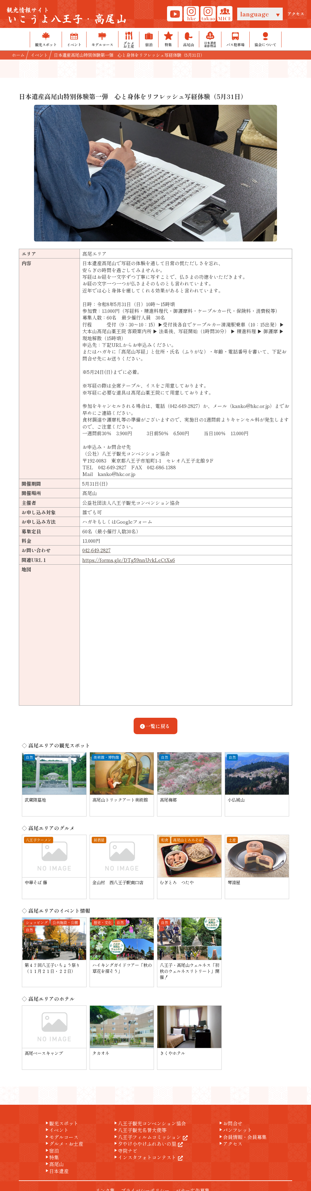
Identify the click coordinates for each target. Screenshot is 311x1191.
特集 (51, 1157)
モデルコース (61, 1137)
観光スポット (61, 1123)
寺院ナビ (125, 1150)
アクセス (295, 14)
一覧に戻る (158, 726)
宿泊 (51, 1150)
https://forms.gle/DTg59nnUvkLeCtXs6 (128, 559)
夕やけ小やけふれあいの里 (144, 1143)
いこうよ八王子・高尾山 (67, 16)
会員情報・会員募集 (242, 1137)
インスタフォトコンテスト (144, 1157)
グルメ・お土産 (63, 1143)
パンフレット (235, 1130)
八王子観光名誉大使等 (139, 1130)
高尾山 (54, 1164)
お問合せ (230, 1123)
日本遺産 (56, 1171)
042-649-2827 (96, 550)
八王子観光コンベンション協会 (149, 1123)
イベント (56, 1130)
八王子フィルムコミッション (147, 1137)
